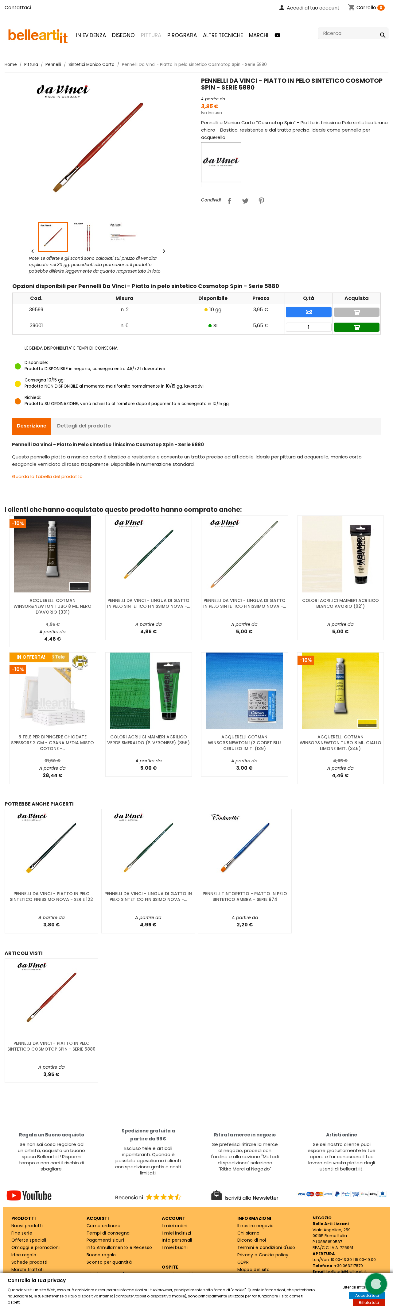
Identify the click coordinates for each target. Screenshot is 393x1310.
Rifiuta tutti (369, 1302)
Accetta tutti (367, 1295)
